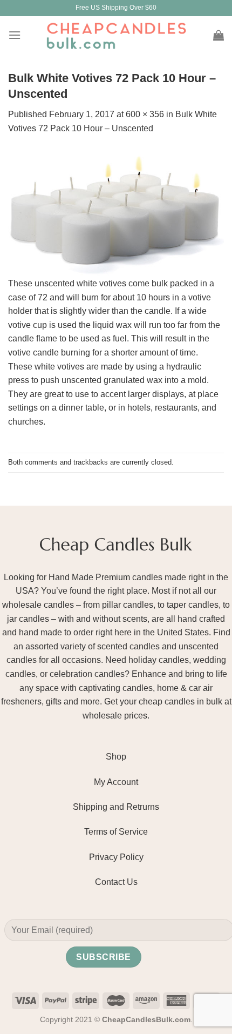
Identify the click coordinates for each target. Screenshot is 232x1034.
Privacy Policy (116, 857)
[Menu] (14, 35)
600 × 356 (145, 114)
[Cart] (218, 35)
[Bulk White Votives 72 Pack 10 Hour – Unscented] (116, 212)
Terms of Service (116, 831)
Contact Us (116, 882)
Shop (116, 756)
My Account (116, 782)
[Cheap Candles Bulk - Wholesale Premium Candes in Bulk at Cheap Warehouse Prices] (116, 35)
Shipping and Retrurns (116, 806)
